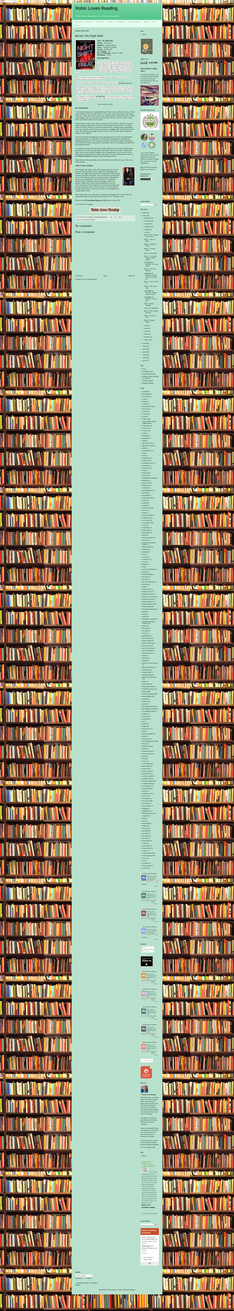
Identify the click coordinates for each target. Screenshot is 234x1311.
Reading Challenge (147, 383)
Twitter (154, 22)
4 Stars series (146, 426)
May (145, 328)
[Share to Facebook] (119, 217)
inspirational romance (148, 619)
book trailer (145, 495)
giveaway (145, 584)
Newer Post (79, 276)
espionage (145, 552)
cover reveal (145, 520)
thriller (144, 826)
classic (144, 513)
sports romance (146, 806)
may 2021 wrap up (147, 648)
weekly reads (146, 846)
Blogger (132, 1290)
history (144, 611)
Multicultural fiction (148, 686)
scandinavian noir (147, 783)
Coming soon (146, 518)
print (143, 731)
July (145, 232)
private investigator (147, 734)
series (144, 796)
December (147, 218)
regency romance (147, 751)
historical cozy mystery (149, 596)
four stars (145, 579)
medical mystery (147, 653)
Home (105, 276)
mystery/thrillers (147, 696)
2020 (144, 355)
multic (144, 681)
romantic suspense (147, 781)
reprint (144, 756)
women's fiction (146, 853)
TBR (143, 818)
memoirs (144, 660)
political (144, 726)
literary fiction (146, 638)
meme (144, 655)
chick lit (144, 500)
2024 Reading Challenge (150, 909)
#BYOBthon (146, 394)
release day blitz (147, 753)
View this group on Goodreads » (149, 1214)
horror (144, 614)
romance (144, 768)
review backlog (146, 763)
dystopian (145, 549)
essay (143, 554)
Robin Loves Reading (96, 8)
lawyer (144, 633)
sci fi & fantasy (146, 786)
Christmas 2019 (146, 508)
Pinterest (146, 22)
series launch (146, 798)
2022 (144, 349)
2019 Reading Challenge (150, 1024)
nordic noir (145, 701)
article (144, 448)
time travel (145, 828)
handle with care (147, 591)
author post (145, 473)
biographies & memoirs (149, 478)
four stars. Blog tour (148, 582)
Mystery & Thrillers (89, 219)
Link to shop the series (105, 104)
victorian (144, 843)
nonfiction (145, 699)
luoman (120, 1290)
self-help (144, 791)
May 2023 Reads (147, 650)
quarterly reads (146, 746)
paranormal (145, 719)
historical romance (147, 604)
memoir (144, 658)
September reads (147, 793)
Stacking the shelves (148, 813)
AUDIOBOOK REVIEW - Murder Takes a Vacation (150, 292)
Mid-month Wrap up (148, 667)
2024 (144, 343)
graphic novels (146, 589)
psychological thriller (148, 741)
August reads (146, 468)
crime (144, 525)
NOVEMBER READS (149, 709)
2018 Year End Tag (147, 406)
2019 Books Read (147, 371)
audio (144, 455)
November (147, 221)
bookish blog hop (147, 498)
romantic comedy (147, 776)
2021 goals (145, 409)
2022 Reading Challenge (150, 971)
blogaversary (146, 485)
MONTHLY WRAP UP (149, 677)
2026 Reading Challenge (150, 873)
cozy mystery (146, 523)
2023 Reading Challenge (150, 927)
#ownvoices (145, 396)
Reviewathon (146, 766)
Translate (88, 1278)
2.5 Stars (144, 404)
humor (144, 616)
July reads (145, 628)
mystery (144, 691)
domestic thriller (147, 547)
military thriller (146, 672)
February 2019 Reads (148, 569)
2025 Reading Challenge (150, 891)
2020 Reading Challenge (150, 1007)
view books (156, 886)
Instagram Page (120, 22)
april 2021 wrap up (147, 445)
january (144, 626)
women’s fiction (147, 855)
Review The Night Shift (151, 308)
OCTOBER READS (148, 711)
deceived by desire (147, 537)
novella (144, 704)
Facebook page (99, 22)
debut (144, 535)
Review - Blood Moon (150, 253)
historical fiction (147, 599)
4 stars (144, 416)
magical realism (146, 640)
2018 (144, 360)
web (76, 204)
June (145, 325)
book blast (145, 488)
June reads (145, 630)
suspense (144, 816)
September (147, 226)
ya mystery (145, 863)
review (144, 761)
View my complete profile (147, 1147)
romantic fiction (146, 778)
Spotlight (145, 808)
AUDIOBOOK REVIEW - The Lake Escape (151, 264)
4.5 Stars (144, 428)
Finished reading (147, 574)
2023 (144, 346)
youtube (144, 868)
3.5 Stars (144, 414)
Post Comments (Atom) (90, 279)
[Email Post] (111, 217)
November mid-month (148, 706)
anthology (145, 438)
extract (144, 562)
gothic (144, 586)
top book (144, 831)
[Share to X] (118, 217)
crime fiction (146, 527)
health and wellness (148, 594)
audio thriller (146, 458)
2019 (144, 357)
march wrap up (146, 645)
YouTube (76, 25)
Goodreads (110, 22)
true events (145, 836)
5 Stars (82, 219)
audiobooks (145, 465)
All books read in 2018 (149, 374)
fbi (143, 567)
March (146, 334)
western (144, 850)
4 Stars (144, 419)
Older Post (131, 276)
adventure (145, 435)
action (144, 433)
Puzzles (144, 743)
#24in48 (144, 391)
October (146, 224)
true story (145, 838)
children (144, 503)
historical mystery (147, 601)
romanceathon (146, 773)
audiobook (145, 460)
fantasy (144, 564)
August (146, 229)
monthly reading (147, 675)
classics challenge (147, 515)
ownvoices (145, 716)
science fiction (146, 788)
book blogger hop (147, 490)
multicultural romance (148, 689)
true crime (145, 833)
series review (146, 801)
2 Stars (144, 401)
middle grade (146, 670)
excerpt (144, 557)
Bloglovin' (89, 22)
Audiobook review (147, 463)
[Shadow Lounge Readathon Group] (145, 1170)
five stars (144, 576)
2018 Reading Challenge (150, 1042)
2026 (144, 212)
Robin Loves (149, 876)
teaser (144, 821)
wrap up (144, 858)
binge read (145, 475)
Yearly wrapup (146, 865)
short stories (145, 803)
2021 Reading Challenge (150, 989)
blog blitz (145, 480)
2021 (144, 352)
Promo (144, 736)
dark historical (146, 532)
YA (143, 860)
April (146, 331)
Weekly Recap (146, 848)
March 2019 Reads (147, 643)
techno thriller (146, 823)
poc (143, 721)
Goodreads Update (147, 380)
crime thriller (146, 530)
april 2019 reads (147, 443)
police (144, 724)
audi (143, 453)
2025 (144, 215)
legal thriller (145, 636)
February (147, 337)
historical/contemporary (149, 609)
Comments (146, 951)
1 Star (144, 399)
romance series (146, 771)
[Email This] (114, 217)
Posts (144, 947)
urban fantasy (146, 840)
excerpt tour (145, 559)
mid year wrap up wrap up (150, 663)
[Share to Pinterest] (121, 217)
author (144, 470)
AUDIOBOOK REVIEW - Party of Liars (150, 298)
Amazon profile (78, 22)
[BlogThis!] (116, 217)
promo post (145, 739)
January (146, 340)
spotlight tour (146, 811)
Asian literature (146, 450)
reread (144, 758)
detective (144, 540)
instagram (90, 204)
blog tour (145, 483)
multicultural (146, 684)
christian (144, 505)
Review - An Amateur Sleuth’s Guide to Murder (150, 257)
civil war (144, 510)
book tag (144, 493)
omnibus (144, 714)
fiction (144, 572)
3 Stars (144, 411)
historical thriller (147, 606)
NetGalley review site (134, 22)
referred (144, 748)
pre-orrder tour (146, 729)
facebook (82, 204)
